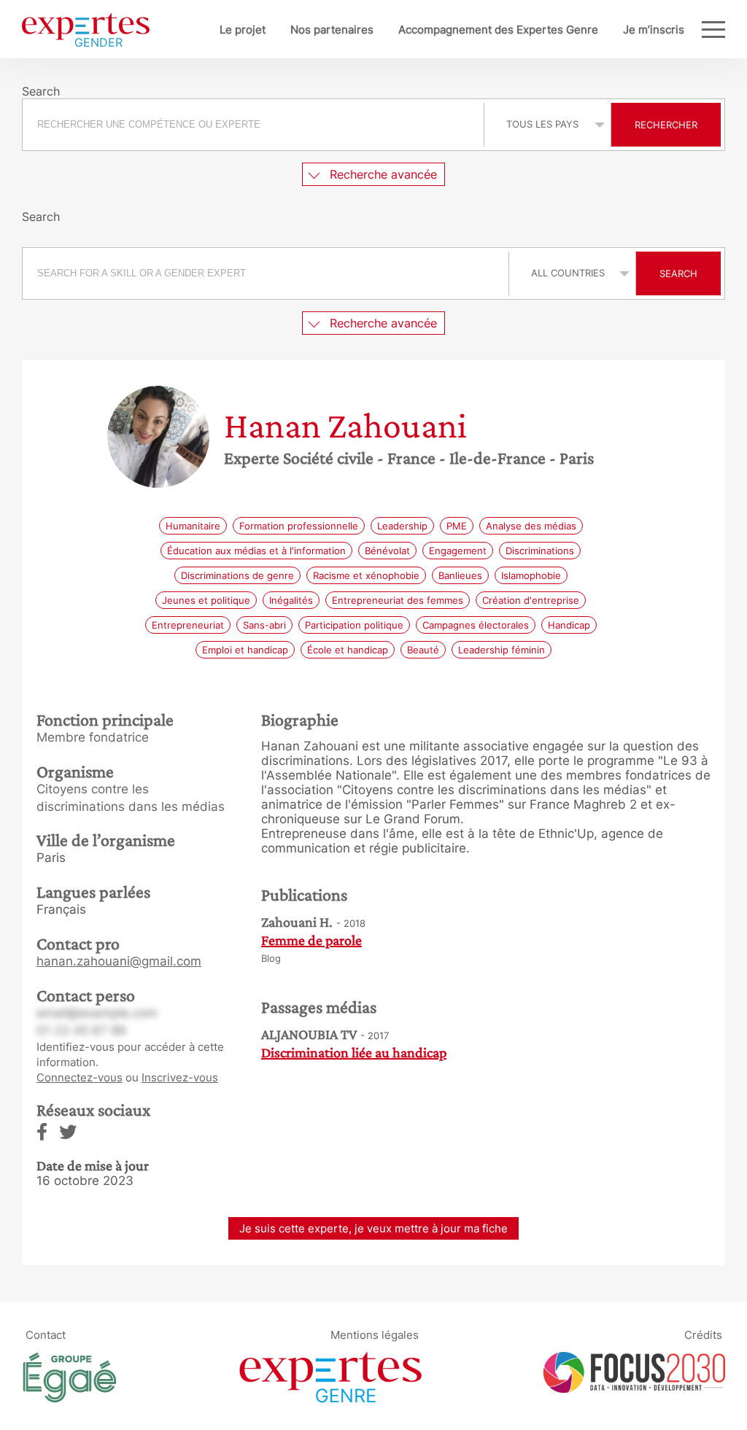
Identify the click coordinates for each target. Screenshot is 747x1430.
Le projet (243, 29)
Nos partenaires (332, 29)
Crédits (703, 1334)
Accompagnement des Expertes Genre (498, 29)
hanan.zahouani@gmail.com (118, 961)
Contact (46, 1334)
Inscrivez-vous (180, 1077)
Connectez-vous (79, 1077)
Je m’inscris (653, 29)
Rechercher (666, 125)
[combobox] (255, 125)
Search (678, 273)
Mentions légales (374, 1334)
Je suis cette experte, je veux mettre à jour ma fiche (373, 1228)
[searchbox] (253, 124)
